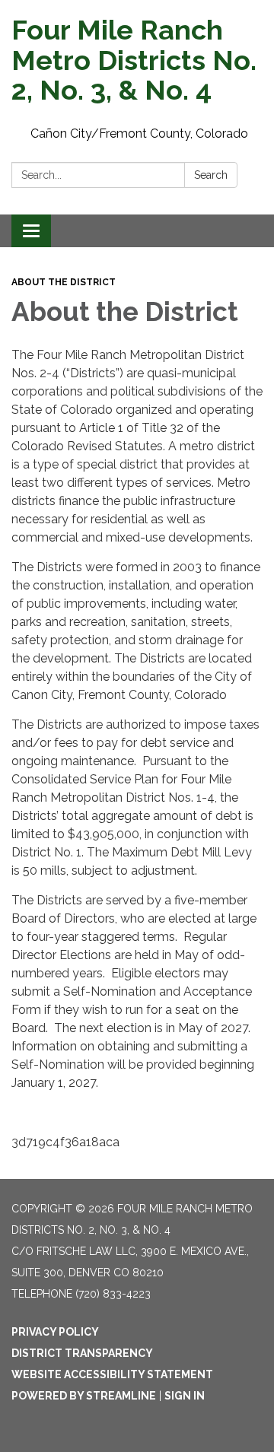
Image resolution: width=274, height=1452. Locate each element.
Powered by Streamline (83, 1396)
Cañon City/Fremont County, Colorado (139, 133)
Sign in (184, 1396)
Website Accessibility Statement (112, 1374)
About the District (63, 282)
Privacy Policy (55, 1332)
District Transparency (82, 1353)
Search (211, 175)
